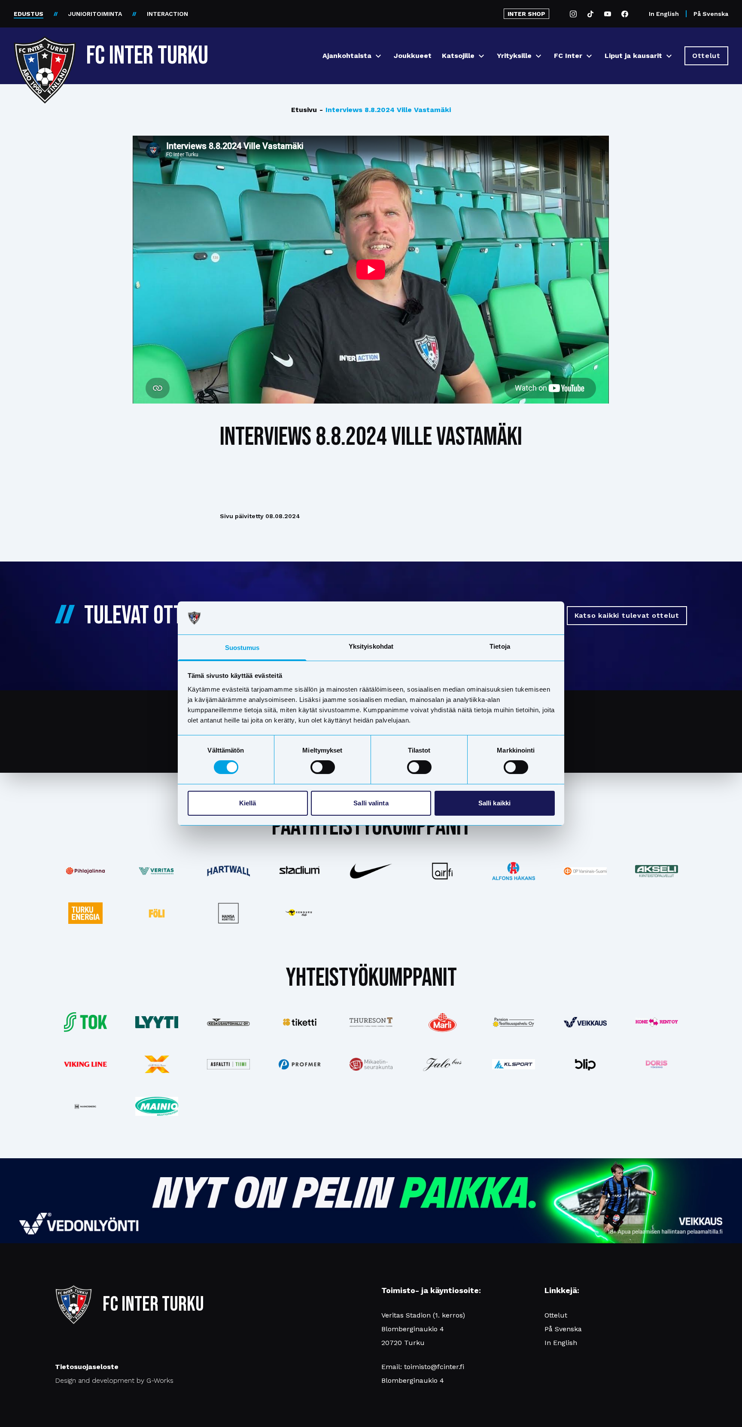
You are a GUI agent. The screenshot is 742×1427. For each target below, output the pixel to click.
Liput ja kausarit (633, 56)
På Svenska (710, 13)
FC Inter (568, 56)
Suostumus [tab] (242, 647)
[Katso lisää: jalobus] (442, 1064)
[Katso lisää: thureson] (371, 1021)
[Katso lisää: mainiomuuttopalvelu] (156, 1106)
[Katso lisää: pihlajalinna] (85, 871)
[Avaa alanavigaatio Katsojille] (481, 56)
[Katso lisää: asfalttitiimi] (228, 1064)
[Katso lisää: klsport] (513, 1064)
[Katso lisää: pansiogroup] (513, 1022)
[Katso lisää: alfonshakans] (513, 871)
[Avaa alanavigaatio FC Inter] (589, 56)
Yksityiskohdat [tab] (371, 646)
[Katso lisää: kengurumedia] (299, 913)
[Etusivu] (45, 52)
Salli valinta (370, 803)
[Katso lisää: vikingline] (85, 1064)
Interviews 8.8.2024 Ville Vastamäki (385, 110)
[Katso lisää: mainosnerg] (85, 1106)
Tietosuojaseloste (87, 1367)
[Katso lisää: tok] (85, 1022)
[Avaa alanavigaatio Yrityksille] (538, 56)
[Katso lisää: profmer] (299, 1064)
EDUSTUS (28, 13)
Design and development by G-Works (114, 1380)
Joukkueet (413, 56)
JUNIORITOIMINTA (95, 13)
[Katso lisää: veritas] (156, 871)
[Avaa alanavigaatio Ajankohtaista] (378, 56)
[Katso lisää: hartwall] (228, 870)
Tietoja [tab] (500, 646)
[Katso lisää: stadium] (299, 871)
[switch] (322, 767)
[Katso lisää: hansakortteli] (228, 913)
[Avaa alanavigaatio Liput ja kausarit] (669, 56)
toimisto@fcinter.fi (434, 1367)
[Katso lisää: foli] (156, 913)
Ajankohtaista (346, 56)
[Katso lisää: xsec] (156, 1064)
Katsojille (458, 56)
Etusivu (304, 110)
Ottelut (555, 1315)
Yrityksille (514, 56)
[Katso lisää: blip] (585, 1064)
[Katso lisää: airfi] (442, 871)
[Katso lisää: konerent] (656, 1022)
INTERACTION (167, 13)
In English (664, 13)
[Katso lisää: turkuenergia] (85, 913)
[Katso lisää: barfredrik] (656, 1064)
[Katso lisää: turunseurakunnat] (371, 1064)
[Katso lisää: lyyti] (156, 1022)
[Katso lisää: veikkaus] (585, 1022)
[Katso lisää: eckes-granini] (442, 1022)
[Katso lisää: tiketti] (299, 1022)
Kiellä (247, 803)
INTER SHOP (526, 13)
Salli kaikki (494, 803)
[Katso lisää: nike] (371, 871)
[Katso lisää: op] (585, 871)
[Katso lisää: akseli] (656, 871)
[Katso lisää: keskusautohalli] (228, 1022)
